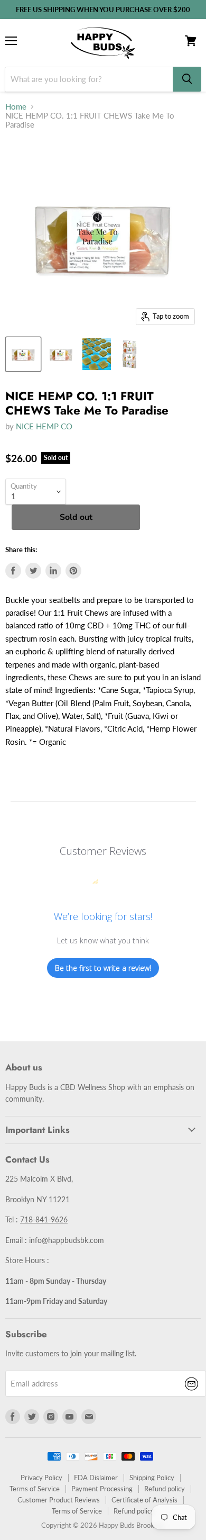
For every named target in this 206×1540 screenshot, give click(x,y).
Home (15, 106)
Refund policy (164, 1488)
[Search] (187, 79)
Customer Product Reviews (58, 1500)
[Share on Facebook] (13, 571)
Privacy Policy (41, 1477)
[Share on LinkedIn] (53, 571)
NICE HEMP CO (44, 426)
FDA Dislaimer (96, 1477)
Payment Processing (102, 1488)
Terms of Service (35, 1488)
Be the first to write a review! (103, 968)
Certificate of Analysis (144, 1500)
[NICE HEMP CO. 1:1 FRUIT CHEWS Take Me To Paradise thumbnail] (23, 354)
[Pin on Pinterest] (73, 571)
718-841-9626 (44, 1219)
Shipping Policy (151, 1477)
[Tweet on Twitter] (33, 571)
